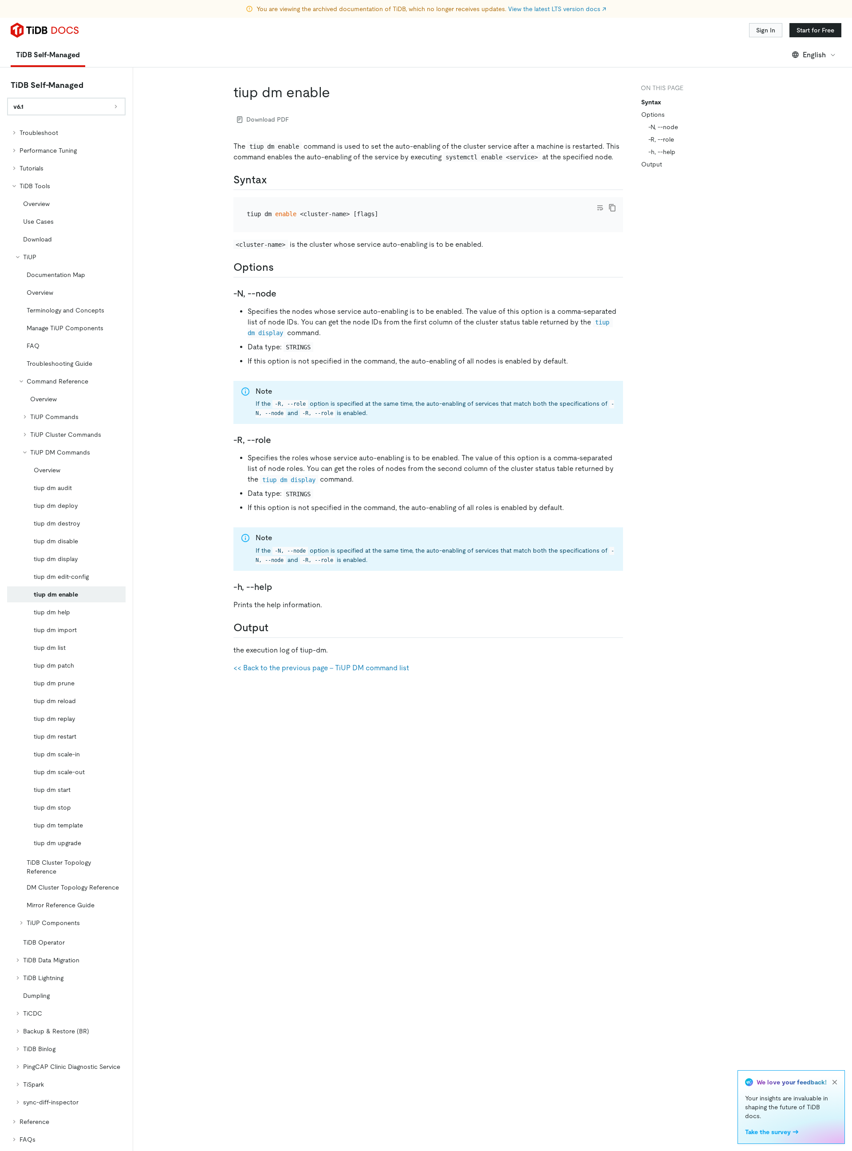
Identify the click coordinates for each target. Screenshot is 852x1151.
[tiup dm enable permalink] (337, 92)
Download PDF (267, 119)
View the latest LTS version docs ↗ (557, 8)
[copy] (612, 208)
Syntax (651, 102)
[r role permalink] (278, 439)
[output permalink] (275, 627)
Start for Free (815, 30)
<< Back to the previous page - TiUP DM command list (321, 668)
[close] (834, 1082)
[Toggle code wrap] (600, 208)
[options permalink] (281, 267)
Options (653, 114)
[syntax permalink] (274, 179)
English (814, 55)
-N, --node (663, 127)
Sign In (765, 30)
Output (651, 164)
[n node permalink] (283, 293)
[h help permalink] (279, 586)
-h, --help (661, 151)
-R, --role (661, 139)
